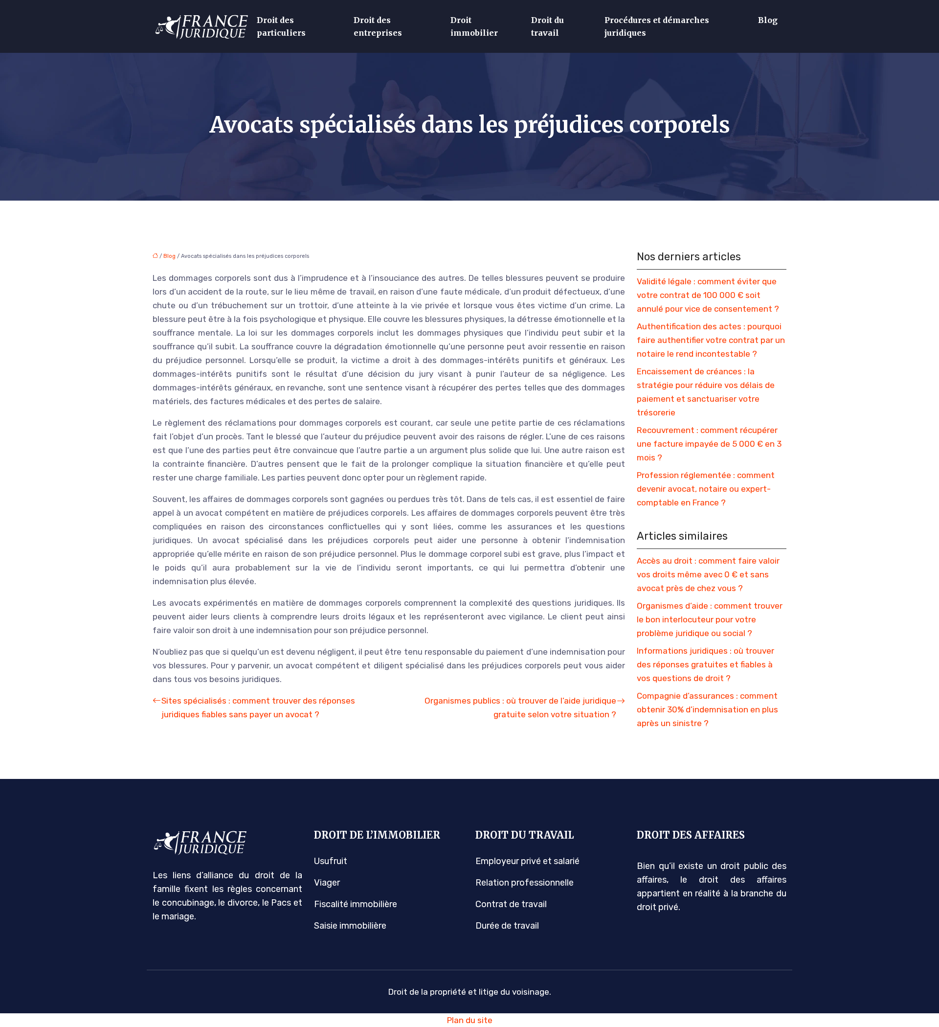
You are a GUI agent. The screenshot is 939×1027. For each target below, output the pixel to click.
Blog (768, 20)
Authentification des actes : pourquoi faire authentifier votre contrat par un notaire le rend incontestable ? (711, 340)
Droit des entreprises (378, 26)
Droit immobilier (474, 26)
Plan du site (469, 1020)
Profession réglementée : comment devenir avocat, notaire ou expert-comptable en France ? (706, 488)
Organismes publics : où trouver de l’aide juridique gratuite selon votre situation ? (520, 707)
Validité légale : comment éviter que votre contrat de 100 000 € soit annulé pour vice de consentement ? (708, 295)
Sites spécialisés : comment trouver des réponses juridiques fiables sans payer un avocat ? (258, 707)
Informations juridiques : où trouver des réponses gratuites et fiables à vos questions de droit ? (705, 664)
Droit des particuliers (281, 26)
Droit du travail (547, 26)
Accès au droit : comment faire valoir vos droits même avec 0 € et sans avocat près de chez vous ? (708, 574)
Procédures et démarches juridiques (656, 26)
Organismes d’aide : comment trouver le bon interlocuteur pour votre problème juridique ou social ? (709, 619)
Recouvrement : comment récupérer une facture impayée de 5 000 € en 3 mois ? (709, 443)
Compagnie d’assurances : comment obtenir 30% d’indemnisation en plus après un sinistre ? (707, 709)
